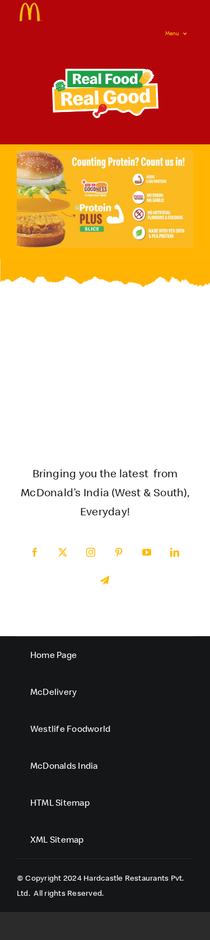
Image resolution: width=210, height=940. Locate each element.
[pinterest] (119, 552)
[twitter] (63, 552)
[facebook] (35, 552)
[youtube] (147, 552)
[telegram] (105, 580)
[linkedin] (175, 552)
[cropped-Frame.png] (31, 7)
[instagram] (91, 552)
